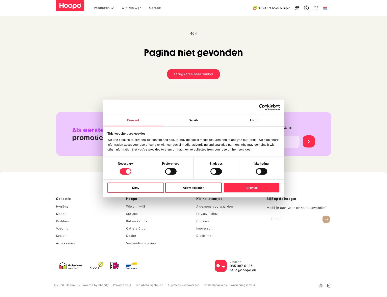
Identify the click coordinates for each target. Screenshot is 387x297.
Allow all (252, 187)
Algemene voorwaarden (214, 206)
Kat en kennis (136, 221)
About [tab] (254, 120)
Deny (135, 187)
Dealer (131, 236)
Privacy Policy (207, 214)
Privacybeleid (122, 285)
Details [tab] (194, 120)
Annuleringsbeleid (243, 285)
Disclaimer (204, 236)
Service (132, 214)
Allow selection (193, 187)
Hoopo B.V (73, 285)
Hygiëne (62, 206)
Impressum (204, 228)
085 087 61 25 (241, 266)
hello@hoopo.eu (243, 270)
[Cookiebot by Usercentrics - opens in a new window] (262, 107)
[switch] (171, 171)
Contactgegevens (215, 285)
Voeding (62, 228)
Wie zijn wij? (136, 206)
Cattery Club (136, 228)
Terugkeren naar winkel (193, 74)
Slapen (61, 214)
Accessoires (65, 243)
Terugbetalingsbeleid (149, 285)
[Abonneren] (326, 219)
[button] (297, 7)
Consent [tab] (133, 120)
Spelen (61, 236)
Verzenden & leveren (142, 243)
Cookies (202, 221)
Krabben (62, 221)
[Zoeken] (315, 7)
